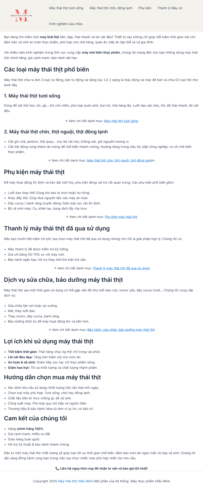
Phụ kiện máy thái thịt (121, 217)
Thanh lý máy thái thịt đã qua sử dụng (121, 268)
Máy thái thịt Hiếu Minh (75, 481)
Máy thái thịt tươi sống (66, 8)
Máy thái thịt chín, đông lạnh (111, 8)
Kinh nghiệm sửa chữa (65, 24)
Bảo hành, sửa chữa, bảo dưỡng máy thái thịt (121, 330)
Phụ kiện (145, 8)
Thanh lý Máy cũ (170, 8)
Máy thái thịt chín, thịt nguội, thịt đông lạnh (119, 160)
